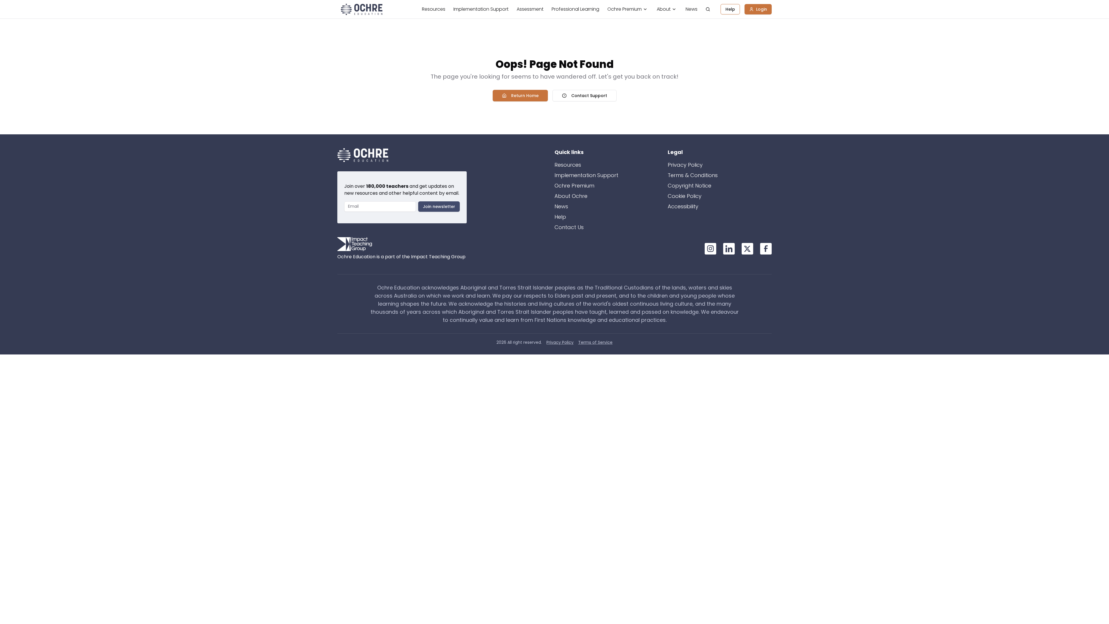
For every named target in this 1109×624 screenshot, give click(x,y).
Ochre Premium (624, 9)
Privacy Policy (685, 164)
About (664, 9)
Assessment (530, 9)
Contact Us (569, 227)
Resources (433, 9)
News (691, 9)
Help (730, 9)
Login (761, 9)
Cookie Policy (685, 196)
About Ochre (570, 196)
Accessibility (683, 206)
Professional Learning (575, 9)
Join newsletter (439, 206)
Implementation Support (481, 9)
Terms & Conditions (693, 175)
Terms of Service (595, 342)
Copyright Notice (689, 185)
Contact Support (589, 96)
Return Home (525, 96)
